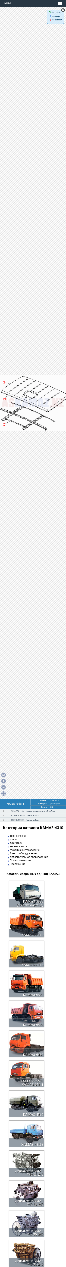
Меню (7, 3)
